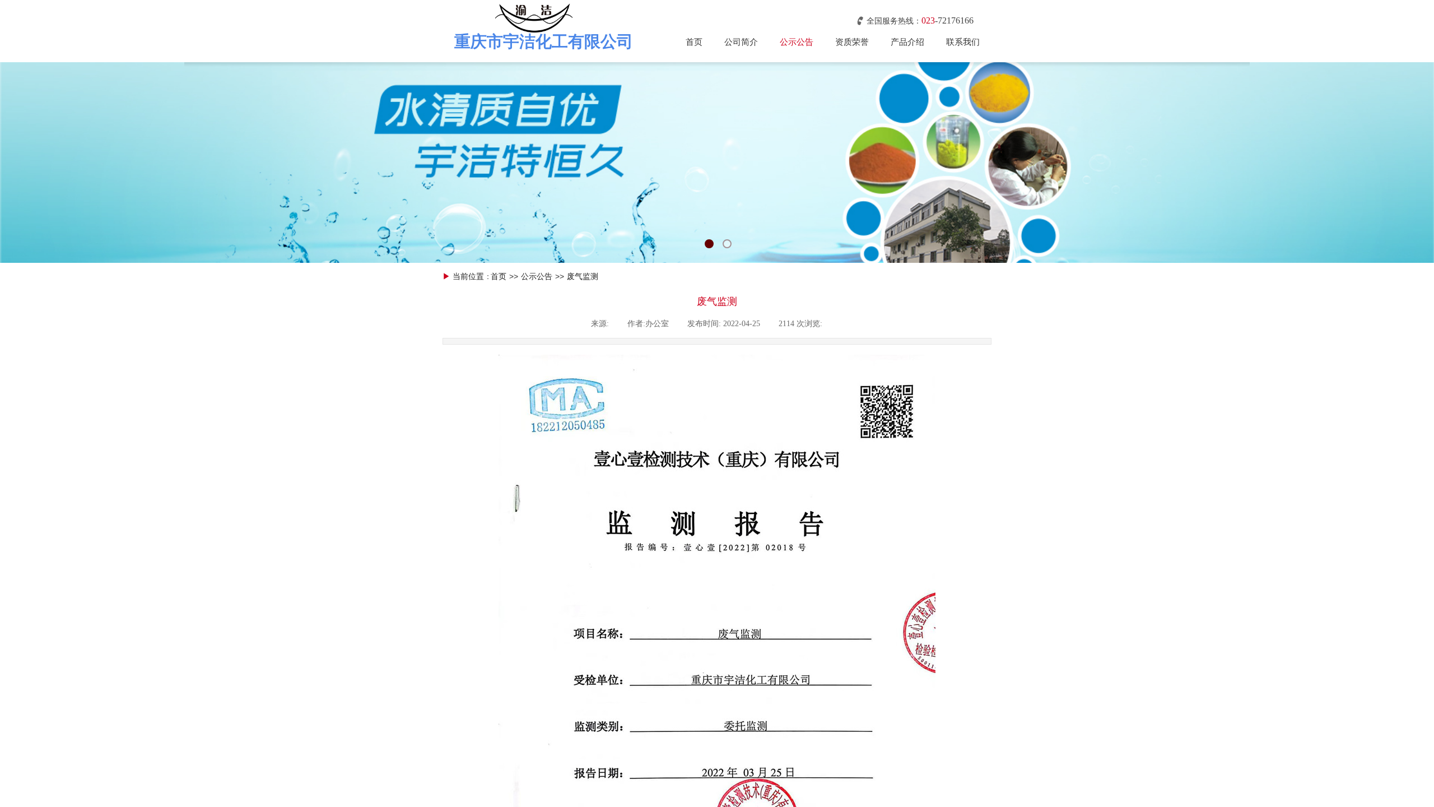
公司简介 (741, 42)
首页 (694, 42)
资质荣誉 (852, 42)
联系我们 (963, 42)
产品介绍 (907, 42)
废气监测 (582, 276)
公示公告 (796, 42)
